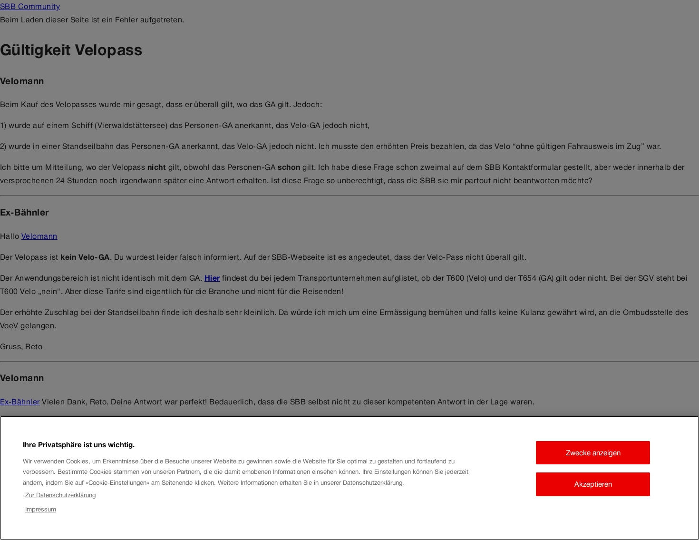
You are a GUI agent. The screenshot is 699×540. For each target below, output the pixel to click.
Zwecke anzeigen (593, 453)
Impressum (40, 509)
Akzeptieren (593, 484)
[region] (349, 478)
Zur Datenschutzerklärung (60, 495)
